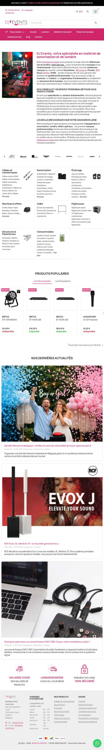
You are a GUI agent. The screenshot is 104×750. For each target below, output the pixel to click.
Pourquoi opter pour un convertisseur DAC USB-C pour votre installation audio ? (47, 641)
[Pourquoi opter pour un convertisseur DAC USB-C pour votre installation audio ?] (52, 600)
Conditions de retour (87, 711)
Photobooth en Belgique (88, 718)
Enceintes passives (44, 194)
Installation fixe (14, 37)
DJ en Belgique (84, 715)
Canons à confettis (44, 252)
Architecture (76, 185)
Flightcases (78, 203)
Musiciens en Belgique (87, 722)
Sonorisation (44, 170)
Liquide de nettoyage (45, 250)
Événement (38, 449)
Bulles (4, 213)
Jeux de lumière (78, 174)
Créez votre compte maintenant (44, 3)
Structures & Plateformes (9, 233)
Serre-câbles (13, 193)
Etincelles (6, 210)
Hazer (15, 207)
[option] (52, 44)
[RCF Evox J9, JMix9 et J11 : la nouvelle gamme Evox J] (52, 502)
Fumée (4, 207)
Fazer (10, 207)
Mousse (11, 213)
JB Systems (81, 70)
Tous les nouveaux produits (86, 345)
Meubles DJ (14, 241)
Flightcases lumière (79, 210)
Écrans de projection (45, 207)
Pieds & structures (62, 718)
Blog (28, 37)
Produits (37, 547)
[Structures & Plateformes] (27, 234)
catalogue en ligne (45, 140)
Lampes (75, 197)
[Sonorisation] (62, 172)
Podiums (5, 241)
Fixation (16, 243)
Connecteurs (7, 188)
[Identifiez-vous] (87, 11)
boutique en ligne (51, 62)
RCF (98, 70)
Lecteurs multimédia (45, 180)
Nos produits (16, 32)
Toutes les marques (84, 32)
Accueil (33, 32)
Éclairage (77, 170)
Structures (6, 238)
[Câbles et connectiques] (27, 172)
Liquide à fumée (43, 235)
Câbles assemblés (9, 182)
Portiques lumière (78, 194)
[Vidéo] (62, 206)
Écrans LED (41, 210)
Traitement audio (43, 182)
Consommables (45, 231)
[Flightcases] (97, 206)
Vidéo (40, 203)
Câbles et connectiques (9, 171)
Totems (14, 238)
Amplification (42, 174)
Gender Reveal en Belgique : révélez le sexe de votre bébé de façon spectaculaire (47, 445)
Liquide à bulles (48, 241)
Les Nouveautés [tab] (42, 281)
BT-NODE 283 (62, 320)
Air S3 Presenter (90, 320)
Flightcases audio (78, 207)
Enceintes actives (49, 191)
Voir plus (5, 196)
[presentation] (4, 156)
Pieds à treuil (7, 243)
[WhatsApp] (97, 743)
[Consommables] (62, 234)
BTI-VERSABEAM (9, 320)
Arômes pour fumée (44, 247)
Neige (17, 213)
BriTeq (46, 73)
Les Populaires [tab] (63, 281)
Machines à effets (12, 203)
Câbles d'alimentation (10, 179)
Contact (38, 37)
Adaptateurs (7, 185)
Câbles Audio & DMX (10, 176)
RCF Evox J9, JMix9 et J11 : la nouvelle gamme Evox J (31, 543)
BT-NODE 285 (35, 320)
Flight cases (59, 715)
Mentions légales (85, 705)
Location (45, 32)
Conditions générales (87, 708)
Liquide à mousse (44, 244)
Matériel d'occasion (63, 32)
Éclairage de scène (79, 177)
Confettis (14, 210)
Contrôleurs (76, 188)
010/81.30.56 (14, 10)
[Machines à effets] (27, 206)
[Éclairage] (97, 172)
